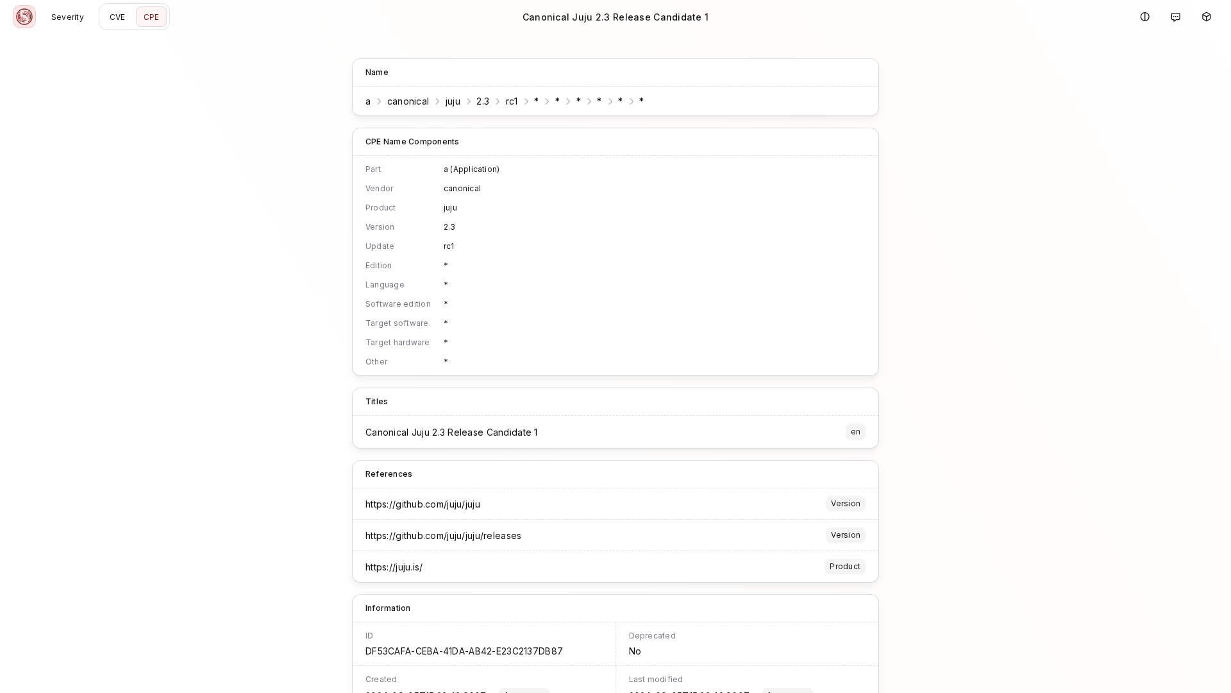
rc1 (512, 101)
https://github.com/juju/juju (422, 504)
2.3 (482, 101)
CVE (118, 17)
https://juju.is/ (394, 566)
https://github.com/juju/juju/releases (443, 535)
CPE (152, 17)
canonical (408, 101)
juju (453, 101)
